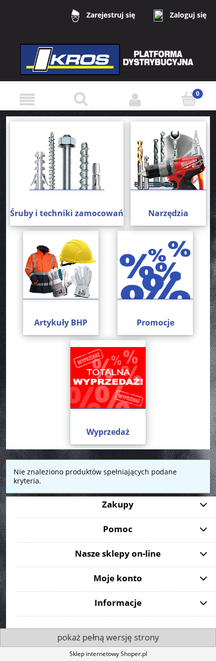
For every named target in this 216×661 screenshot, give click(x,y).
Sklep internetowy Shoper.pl (108, 653)
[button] (27, 99)
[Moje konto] (135, 99)
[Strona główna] (108, 66)
